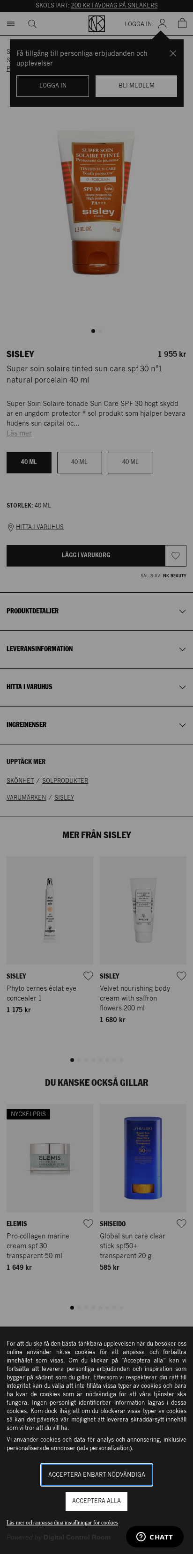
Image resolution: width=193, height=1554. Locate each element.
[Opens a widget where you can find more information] (155, 1537)
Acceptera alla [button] (96, 1501)
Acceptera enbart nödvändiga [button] (96, 1475)
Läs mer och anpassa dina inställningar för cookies (62, 1522)
